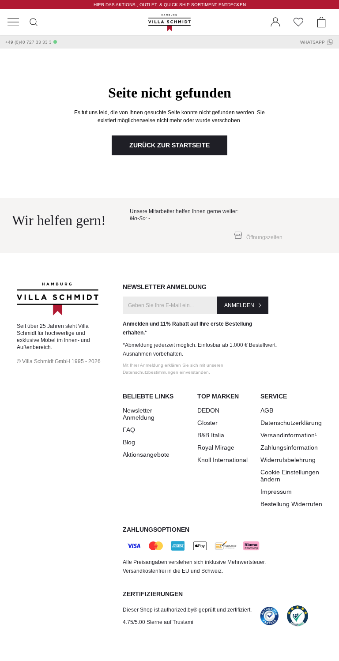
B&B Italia (210, 435)
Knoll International (222, 459)
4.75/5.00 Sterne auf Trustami (158, 622)
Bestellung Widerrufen (291, 503)
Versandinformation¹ (288, 435)
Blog (129, 442)
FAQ (129, 429)
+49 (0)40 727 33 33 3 (28, 42)
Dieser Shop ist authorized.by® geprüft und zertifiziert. (187, 610)
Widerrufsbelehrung (288, 459)
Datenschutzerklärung (291, 422)
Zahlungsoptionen (156, 529)
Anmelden (239, 305)
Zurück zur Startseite (169, 145)
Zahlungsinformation (289, 447)
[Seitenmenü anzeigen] (13, 22)
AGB (266, 410)
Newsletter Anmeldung (138, 414)
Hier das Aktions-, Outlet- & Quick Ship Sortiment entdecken (170, 4)
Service (273, 396)
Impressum (276, 491)
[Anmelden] (275, 22)
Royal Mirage (215, 447)
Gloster (207, 422)
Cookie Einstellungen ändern (289, 476)
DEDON (208, 410)
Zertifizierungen (153, 593)
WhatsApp (312, 42)
